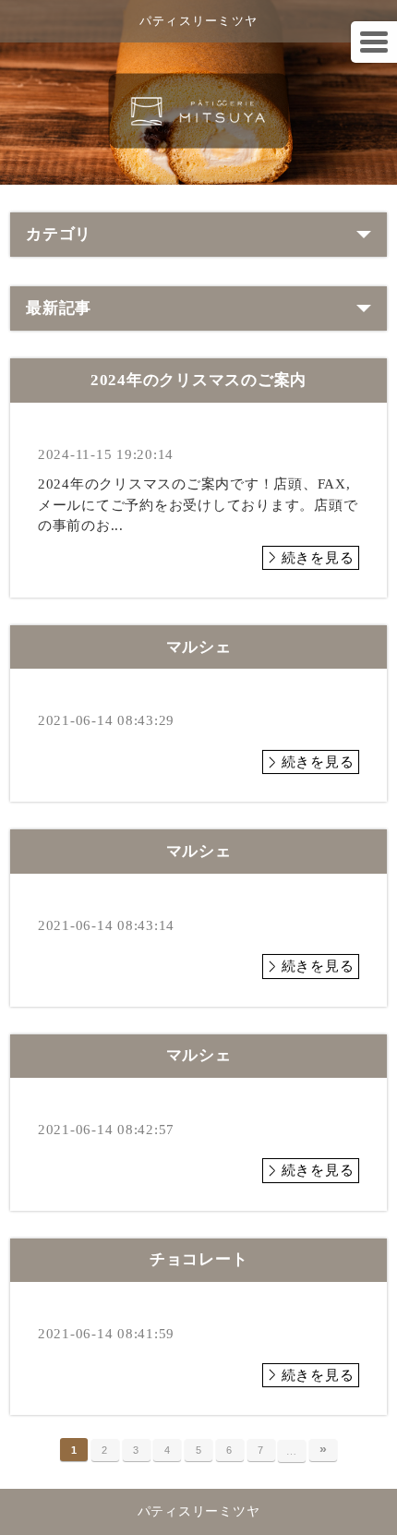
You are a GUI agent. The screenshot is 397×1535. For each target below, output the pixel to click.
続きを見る (318, 557)
